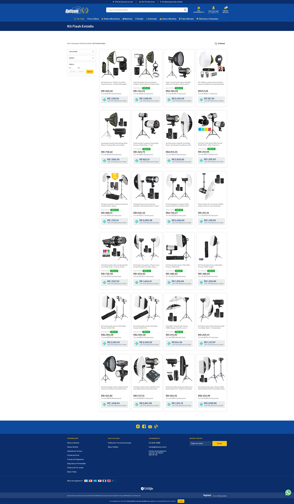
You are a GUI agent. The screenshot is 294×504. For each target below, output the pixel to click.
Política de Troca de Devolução (119, 443)
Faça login (215, 11)
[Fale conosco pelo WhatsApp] (288, 492)
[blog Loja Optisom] (156, 427)
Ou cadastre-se (213, 12)
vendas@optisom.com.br (158, 447)
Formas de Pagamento (75, 459)
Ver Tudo (80, 19)
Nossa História (72, 447)
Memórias (128, 19)
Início (69, 43)
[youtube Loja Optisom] (150, 427)
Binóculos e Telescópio (208, 19)
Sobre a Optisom (73, 443)
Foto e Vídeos (93, 19)
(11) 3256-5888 (154, 443)
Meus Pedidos (113, 447)
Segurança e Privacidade (76, 463)
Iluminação (152, 19)
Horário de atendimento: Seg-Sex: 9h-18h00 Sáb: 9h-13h (158, 453)
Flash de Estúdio (86, 43)
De (70, 68)
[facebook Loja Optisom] (144, 427)
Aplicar (89, 72)
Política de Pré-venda (75, 468)
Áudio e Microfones (112, 19)
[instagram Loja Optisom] (138, 427)
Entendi (181, 501)
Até (79, 68)
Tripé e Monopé (187, 19)
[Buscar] (185, 10)
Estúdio (140, 19)
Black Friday (71, 472)
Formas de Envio (73, 455)
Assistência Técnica (74, 451)
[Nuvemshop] (207, 496)
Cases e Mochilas (169, 19)
